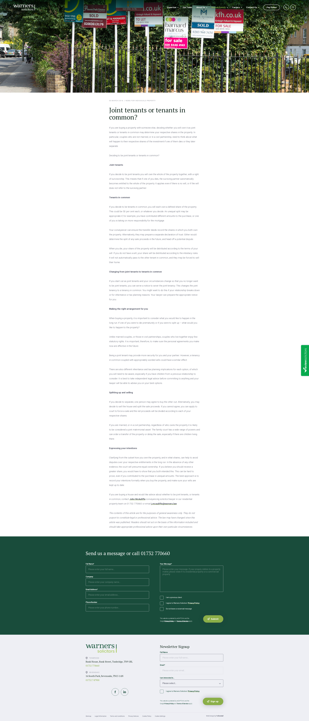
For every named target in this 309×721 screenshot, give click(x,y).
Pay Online (272, 7)
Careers (236, 7)
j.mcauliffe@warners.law (164, 504)
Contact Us (251, 7)
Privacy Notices (133, 716)
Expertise (171, 7)
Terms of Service (183, 621)
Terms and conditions (117, 716)
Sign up (214, 701)
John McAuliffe (137, 499)
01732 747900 (92, 680)
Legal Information (100, 716)
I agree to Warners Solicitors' (182, 603)
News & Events (218, 7)
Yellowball (219, 716)
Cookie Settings (160, 716)
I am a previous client (174, 597)
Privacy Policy (193, 603)
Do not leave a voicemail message (179, 609)
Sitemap (88, 716)
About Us (200, 7)
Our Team (187, 7)
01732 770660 (92, 665)
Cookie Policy (146, 716)
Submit (214, 619)
